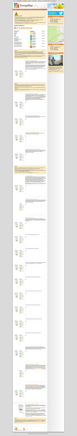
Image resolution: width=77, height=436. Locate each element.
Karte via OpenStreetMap (50, 42)
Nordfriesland (55, 20)
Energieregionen (22, 9)
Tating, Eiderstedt (56, 21)
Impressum (62, 2)
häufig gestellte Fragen (36, 172)
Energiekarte (15, 9)
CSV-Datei (21, 411)
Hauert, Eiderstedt (56, 22)
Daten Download (37, 9)
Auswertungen (33, 22)
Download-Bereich (38, 409)
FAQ (51, 2)
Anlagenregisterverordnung (19, 21)
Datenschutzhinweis (55, 2)
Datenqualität (39, 51)
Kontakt (59, 2)
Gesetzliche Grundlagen (30, 9)
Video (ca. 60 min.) (38, 368)
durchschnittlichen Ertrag (35, 96)
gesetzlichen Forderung (37, 169)
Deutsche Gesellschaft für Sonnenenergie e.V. (42, 433)
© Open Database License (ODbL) (58, 42)
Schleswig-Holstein (56, 47)
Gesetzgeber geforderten (18, 53)
